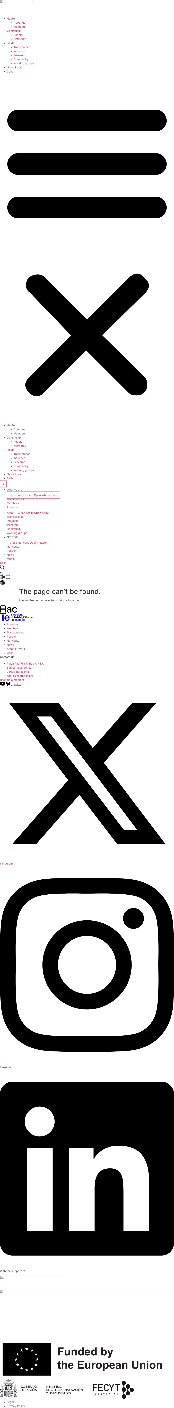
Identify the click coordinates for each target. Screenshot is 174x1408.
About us (19, 22)
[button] (87, 248)
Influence (19, 51)
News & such (15, 67)
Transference (22, 47)
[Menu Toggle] (3, 483)
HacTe (11, 18)
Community (14, 30)
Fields (10, 43)
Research (19, 55)
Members (19, 26)
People (18, 35)
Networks (20, 39)
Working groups (24, 63)
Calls (10, 71)
